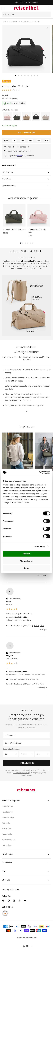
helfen (19, 156)
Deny (26, 568)
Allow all (26, 554)
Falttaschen (6, 845)
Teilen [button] (42, 626)
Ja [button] (32, 626)
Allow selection (26, 561)
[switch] (46, 521)
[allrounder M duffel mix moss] (14, 215)
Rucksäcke (6, 823)
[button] (2, 8)
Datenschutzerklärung (21, 773)
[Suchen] (5, 14)
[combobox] (26, 14)
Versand (15, 98)
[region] (26, 453)
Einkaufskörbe (7, 806)
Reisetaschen (13, 21)
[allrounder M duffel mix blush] (38, 215)
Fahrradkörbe (7, 834)
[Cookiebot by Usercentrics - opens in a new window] (39, 472)
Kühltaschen (6, 828)
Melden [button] (36, 626)
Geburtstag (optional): (11, 749)
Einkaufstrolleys (8, 817)
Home (4, 21)
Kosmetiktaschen (8, 840)
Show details (39, 546)
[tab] (15, 75)
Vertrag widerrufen (11, 889)
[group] (14, 220)
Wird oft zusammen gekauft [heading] (23, 198)
